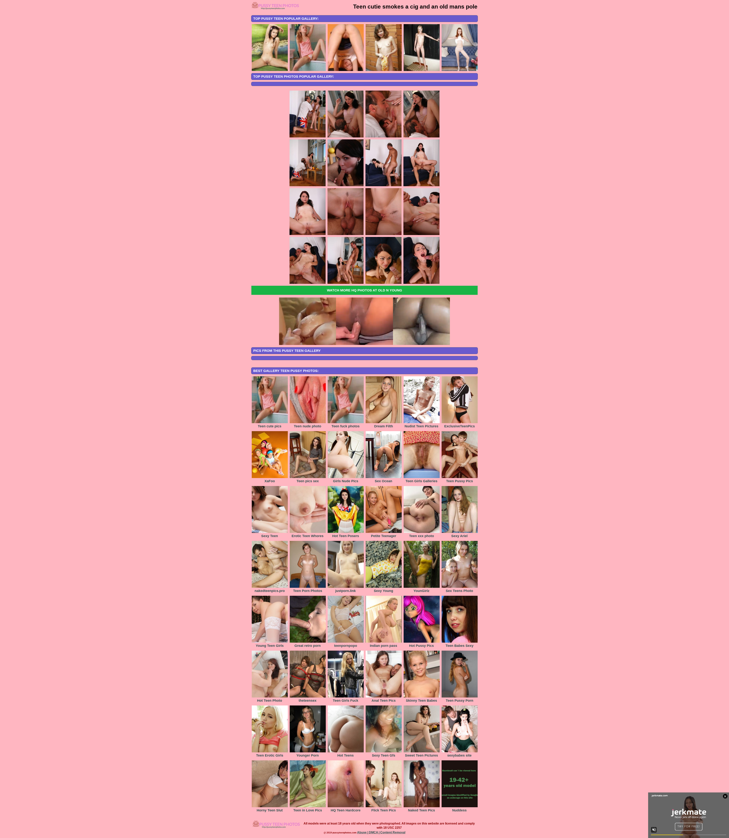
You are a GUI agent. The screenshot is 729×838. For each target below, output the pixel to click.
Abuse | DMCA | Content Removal (381, 832)
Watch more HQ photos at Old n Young (364, 290)
